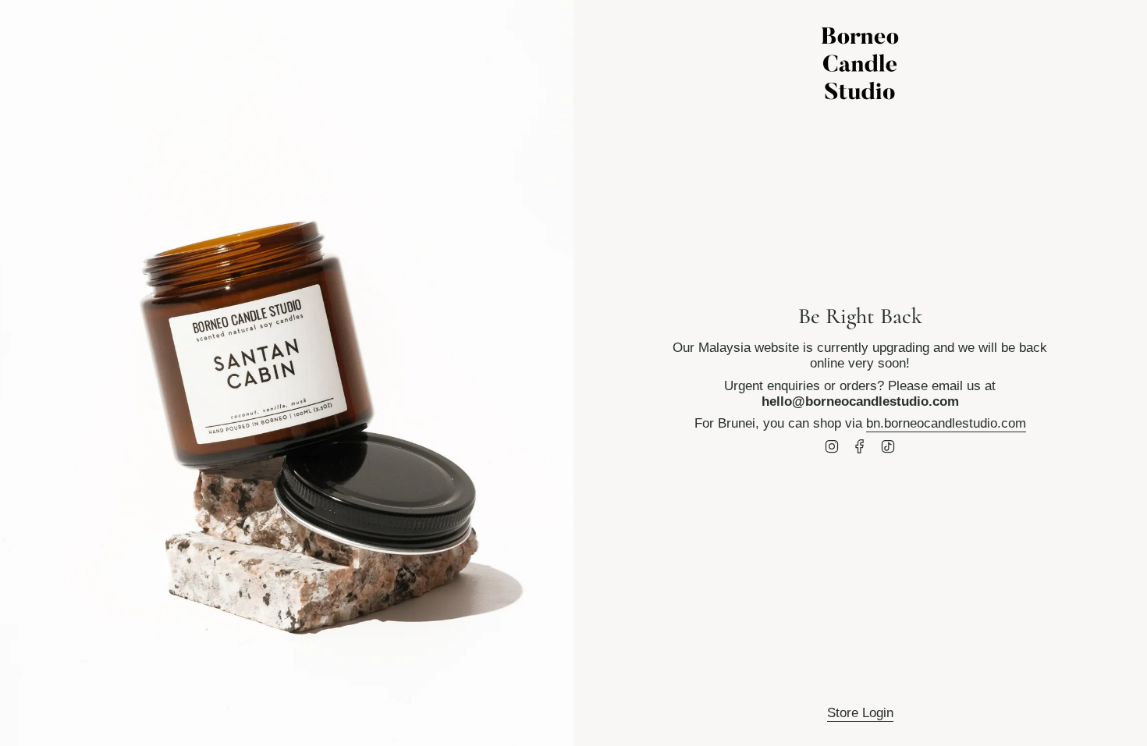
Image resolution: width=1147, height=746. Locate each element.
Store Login (860, 712)
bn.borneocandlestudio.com (946, 423)
